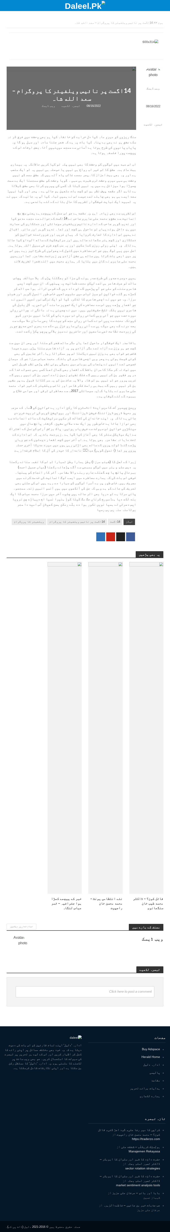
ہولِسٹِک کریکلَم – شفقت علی (140, 1147)
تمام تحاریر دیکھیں (21, 926)
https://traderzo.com (146, 1139)
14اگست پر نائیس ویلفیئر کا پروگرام (77, 521)
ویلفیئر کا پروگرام (29, 521)
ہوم (160, 22)
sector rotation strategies (142, 1168)
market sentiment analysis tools (138, 1185)
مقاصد (155, 1080)
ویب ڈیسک (153, 88)
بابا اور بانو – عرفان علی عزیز (136, 1193)
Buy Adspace (151, 1049)
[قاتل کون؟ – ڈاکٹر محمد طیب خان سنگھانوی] (146, 727)
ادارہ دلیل (151, 1064)
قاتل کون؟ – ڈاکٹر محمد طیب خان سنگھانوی (148, 903)
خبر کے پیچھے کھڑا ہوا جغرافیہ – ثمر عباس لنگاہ (66, 903)
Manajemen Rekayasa (144, 1151)
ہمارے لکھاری (150, 1096)
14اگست (115, 521)
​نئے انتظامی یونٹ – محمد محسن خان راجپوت (106, 903)
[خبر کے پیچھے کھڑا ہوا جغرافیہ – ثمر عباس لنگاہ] (65, 727)
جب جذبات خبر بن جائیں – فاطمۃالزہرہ (131, 1205)
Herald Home (150, 1057)
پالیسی (154, 1072)
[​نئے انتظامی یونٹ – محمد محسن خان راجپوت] (105, 727)
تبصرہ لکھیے (153, 124)
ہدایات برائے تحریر (145, 1088)
